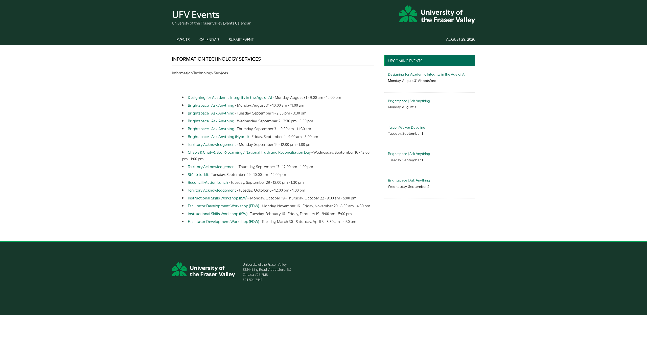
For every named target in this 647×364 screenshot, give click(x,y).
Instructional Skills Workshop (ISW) (217, 197)
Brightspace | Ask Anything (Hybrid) (218, 136)
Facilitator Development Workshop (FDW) (223, 205)
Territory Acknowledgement (212, 144)
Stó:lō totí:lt (198, 174)
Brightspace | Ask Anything (211, 105)
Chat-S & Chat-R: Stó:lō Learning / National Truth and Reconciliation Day (249, 152)
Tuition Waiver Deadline (406, 127)
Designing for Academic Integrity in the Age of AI (230, 97)
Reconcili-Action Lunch (208, 182)
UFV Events (196, 13)
